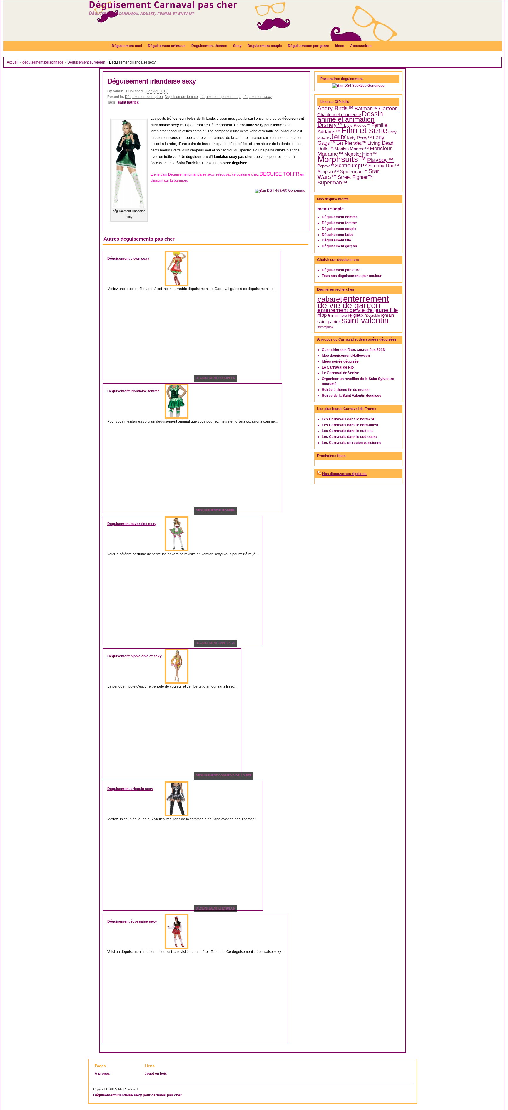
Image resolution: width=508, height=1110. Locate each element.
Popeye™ (325, 166)
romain (387, 315)
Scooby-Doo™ (383, 165)
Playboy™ (380, 160)
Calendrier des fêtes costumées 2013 (353, 350)
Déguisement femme (181, 97)
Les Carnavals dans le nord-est (348, 419)
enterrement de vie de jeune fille (357, 310)
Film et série (364, 130)
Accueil (13, 62)
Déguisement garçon (339, 246)
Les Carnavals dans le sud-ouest (349, 437)
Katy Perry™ (359, 138)
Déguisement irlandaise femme (133, 391)
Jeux (338, 137)
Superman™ (332, 183)
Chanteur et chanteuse (339, 114)
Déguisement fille (336, 240)
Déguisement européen (86, 62)
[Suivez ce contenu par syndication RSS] (319, 474)
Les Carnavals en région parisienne (351, 443)
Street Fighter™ (355, 177)
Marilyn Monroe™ (352, 148)
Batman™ (366, 108)
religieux (356, 315)
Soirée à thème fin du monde (346, 390)
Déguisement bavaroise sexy (131, 524)
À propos (102, 1073)
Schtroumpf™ (351, 166)
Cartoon (388, 108)
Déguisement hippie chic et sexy (134, 656)
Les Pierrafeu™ (352, 143)
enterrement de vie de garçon (353, 302)
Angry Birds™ (335, 108)
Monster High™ (360, 153)
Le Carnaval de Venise (340, 373)
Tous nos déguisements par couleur (352, 276)
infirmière (339, 315)
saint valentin (365, 320)
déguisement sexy (257, 97)
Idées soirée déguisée (340, 361)
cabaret (329, 299)
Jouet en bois (156, 1073)
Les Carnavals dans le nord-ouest (350, 425)
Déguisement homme (340, 217)
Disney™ (330, 124)
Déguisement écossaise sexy (132, 921)
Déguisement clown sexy (128, 258)
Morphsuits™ (341, 159)
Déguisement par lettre (341, 270)
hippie (323, 315)
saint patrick (128, 102)
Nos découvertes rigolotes (344, 474)
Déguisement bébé (337, 235)
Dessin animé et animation (350, 117)
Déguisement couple (339, 229)
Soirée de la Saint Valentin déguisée (351, 396)
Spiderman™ (353, 171)
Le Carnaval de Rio (338, 367)
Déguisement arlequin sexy (130, 789)
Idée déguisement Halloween (346, 356)
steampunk (325, 327)
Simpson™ (328, 171)
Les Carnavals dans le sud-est (347, 431)
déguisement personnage (42, 62)
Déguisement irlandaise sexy (151, 81)
